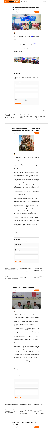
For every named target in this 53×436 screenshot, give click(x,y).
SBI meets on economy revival (23, 119)
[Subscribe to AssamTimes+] (47, 1)
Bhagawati (34, 43)
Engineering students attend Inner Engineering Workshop (39, 117)
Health (24, 37)
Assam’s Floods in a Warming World (9, 110)
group (32, 36)
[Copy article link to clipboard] (19, 12)
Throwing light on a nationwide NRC (9, 409)
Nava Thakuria (17, 311)
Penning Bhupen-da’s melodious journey (10, 414)
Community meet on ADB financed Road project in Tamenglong (26, 117)
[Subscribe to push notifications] (44, 1)
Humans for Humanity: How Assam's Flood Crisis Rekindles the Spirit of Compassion (11, 119)
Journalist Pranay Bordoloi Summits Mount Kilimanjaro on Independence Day (11, 112)
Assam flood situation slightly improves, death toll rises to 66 (11, 405)
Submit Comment (18, 103)
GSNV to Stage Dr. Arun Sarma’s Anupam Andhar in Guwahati (11, 273)
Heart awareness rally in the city (38, 112)
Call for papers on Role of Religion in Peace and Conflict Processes (40, 277)
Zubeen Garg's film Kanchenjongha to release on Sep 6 (26, 112)
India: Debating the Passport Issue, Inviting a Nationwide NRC (10, 407)
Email (17, 88)
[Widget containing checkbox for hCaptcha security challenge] (21, 100)
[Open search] (45, 1)
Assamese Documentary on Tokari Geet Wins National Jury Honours (11, 276)
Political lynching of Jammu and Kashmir (25, 114)
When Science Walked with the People (9, 117)
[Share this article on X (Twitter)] (17, 12)
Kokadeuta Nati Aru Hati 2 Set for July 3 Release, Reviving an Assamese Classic (40, 110)
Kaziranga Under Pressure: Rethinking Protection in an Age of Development (11, 115)
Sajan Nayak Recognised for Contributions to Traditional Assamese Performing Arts (11, 279)
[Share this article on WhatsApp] (14, 12)
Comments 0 (37, 290)
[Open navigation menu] (6, 1)
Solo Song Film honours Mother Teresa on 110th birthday (25, 110)
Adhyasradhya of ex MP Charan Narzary (39, 413)
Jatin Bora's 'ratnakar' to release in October (39, 114)
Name (15, 84)
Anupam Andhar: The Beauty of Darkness (10, 271)
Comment (16, 92)
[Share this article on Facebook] (16, 12)
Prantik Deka (15, 232)
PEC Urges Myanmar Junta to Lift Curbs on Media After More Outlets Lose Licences (11, 412)
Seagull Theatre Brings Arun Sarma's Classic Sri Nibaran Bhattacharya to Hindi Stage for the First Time (11, 269)
